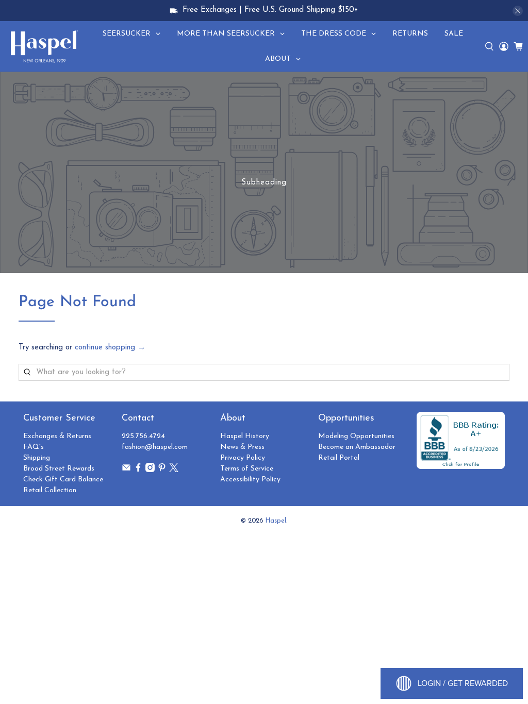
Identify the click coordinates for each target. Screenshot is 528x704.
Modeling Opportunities (356, 436)
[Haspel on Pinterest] (162, 470)
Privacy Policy (242, 458)
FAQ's (33, 447)
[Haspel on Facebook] (138, 470)
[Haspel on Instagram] (150, 470)
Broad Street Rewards (58, 469)
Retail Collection (49, 490)
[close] (518, 11)
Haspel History (244, 436)
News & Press (242, 447)
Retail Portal (338, 458)
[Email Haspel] (126, 470)
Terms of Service (246, 469)
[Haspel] (44, 46)
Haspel (276, 521)
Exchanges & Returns (57, 436)
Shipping (36, 458)
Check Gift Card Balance (63, 479)
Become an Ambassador (356, 447)
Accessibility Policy (250, 479)
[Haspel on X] (173, 470)
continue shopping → (110, 347)
